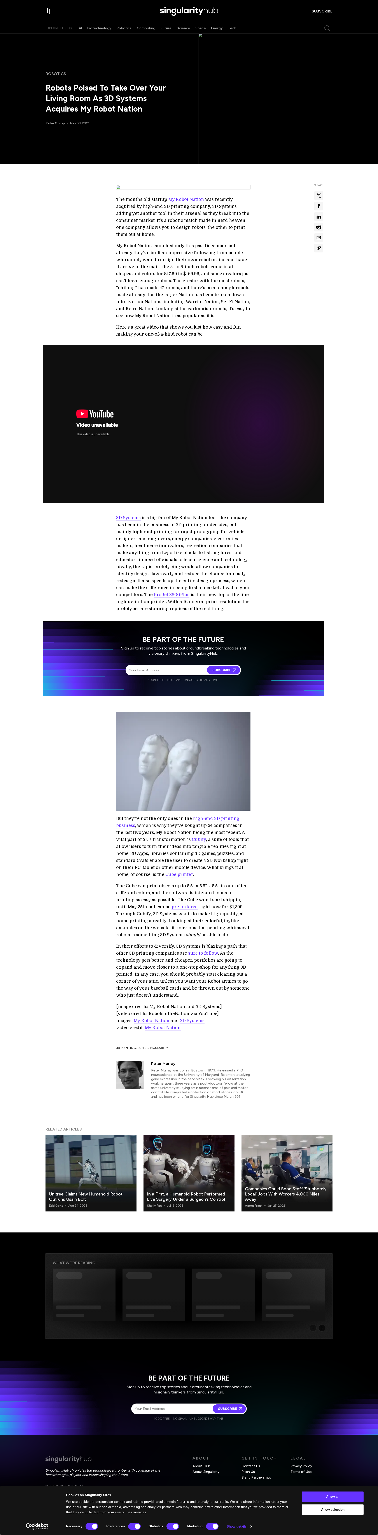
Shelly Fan (154, 1206)
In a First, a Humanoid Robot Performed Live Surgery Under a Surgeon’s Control (186, 1196)
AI (80, 28)
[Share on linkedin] (318, 216)
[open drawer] (50, 11)
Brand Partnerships (256, 1477)
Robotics (124, 28)
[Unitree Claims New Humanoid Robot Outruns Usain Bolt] (91, 1173)
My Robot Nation (186, 199)
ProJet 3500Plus (171, 594)
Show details (237, 1526)
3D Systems (128, 517)
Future (166, 28)
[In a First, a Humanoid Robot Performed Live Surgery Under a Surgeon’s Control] (189, 1173)
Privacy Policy (301, 1466)
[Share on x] (318, 195)
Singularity (157, 1048)
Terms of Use (301, 1472)
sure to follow (203, 953)
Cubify (199, 839)
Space (200, 28)
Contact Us (251, 1466)
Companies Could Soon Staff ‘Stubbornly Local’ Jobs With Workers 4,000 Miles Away (286, 1194)
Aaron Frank (253, 1206)
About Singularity (205, 1472)
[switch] (134, 1526)
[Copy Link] (318, 248)
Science (183, 28)
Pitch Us (248, 1472)
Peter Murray (55, 123)
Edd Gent (56, 1206)
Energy (217, 28)
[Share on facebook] (318, 206)
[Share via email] (318, 237)
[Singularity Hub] (189, 11)
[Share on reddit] (318, 227)
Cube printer (179, 874)
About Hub (201, 1466)
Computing (146, 28)
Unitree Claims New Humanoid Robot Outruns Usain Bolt (85, 1196)
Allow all (332, 1496)
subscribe (322, 11)
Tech (232, 28)
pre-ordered (185, 906)
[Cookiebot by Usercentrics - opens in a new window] (37, 1526)
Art (141, 1048)
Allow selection (333, 1509)
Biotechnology (99, 28)
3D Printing (126, 1048)
